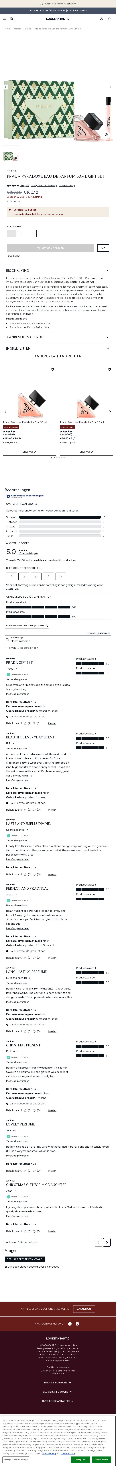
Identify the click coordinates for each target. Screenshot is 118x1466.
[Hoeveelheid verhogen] (32, 233)
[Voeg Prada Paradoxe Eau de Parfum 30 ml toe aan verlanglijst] (109, 369)
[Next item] (110, 411)
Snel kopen (30, 452)
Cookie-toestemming (58, 1367)
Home (7, 28)
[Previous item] (5, 411)
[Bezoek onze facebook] (70, 1324)
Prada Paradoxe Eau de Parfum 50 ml (25, 422)
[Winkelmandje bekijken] (109, 19)
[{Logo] (57, 19)
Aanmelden (84, 1309)
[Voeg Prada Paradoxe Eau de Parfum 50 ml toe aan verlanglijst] (52, 369)
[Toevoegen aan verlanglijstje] (103, 248)
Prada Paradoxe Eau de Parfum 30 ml (82, 422)
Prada (28, 28)
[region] (58, 1441)
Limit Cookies (101, 1459)
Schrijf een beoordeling (44, 185)
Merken (17, 28)
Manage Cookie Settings (16, 1459)
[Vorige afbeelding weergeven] (5, 87)
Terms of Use (68, 1453)
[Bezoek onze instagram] (77, 1324)
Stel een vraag (67, 185)
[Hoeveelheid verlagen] (11, 233)
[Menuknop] (4, 19)
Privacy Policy (49, 1453)
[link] (101, 19)
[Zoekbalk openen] (11, 19)
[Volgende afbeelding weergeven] (110, 87)
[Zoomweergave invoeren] (106, 135)
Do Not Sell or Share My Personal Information (58, 1372)
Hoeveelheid (15, 226)
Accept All (80, 1459)
